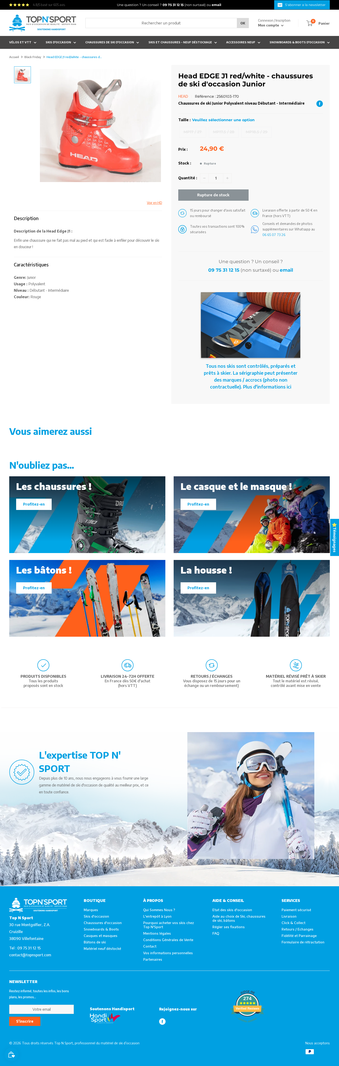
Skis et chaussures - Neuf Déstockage (180, 42)
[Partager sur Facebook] (319, 103)
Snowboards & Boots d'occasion (297, 42)
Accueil (14, 57)
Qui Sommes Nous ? (159, 910)
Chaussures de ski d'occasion (109, 42)
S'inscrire (24, 1021)
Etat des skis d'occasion (232, 910)
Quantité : (187, 178)
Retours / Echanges (297, 929)
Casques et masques (100, 935)
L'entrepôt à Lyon (157, 916)
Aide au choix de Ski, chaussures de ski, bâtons (238, 918)
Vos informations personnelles (168, 953)
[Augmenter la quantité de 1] (227, 178)
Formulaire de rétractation (303, 942)
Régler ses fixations (228, 927)
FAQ (215, 933)
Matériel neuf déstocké (102, 948)
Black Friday (32, 57)
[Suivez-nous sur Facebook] (162, 1021)
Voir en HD (154, 203)
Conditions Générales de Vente (168, 940)
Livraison (289, 916)
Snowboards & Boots (101, 929)
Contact (149, 946)
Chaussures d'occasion (103, 923)
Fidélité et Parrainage (299, 935)
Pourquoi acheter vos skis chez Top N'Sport (168, 925)
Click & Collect (293, 923)
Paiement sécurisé (296, 910)
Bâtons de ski (95, 942)
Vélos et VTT (20, 42)
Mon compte (269, 25)
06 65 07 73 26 (273, 235)
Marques (91, 910)
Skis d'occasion (58, 42)
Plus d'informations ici (267, 386)
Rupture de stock (213, 195)
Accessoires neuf (240, 42)
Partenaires (152, 959)
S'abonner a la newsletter (305, 5)
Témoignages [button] (334, 539)
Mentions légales (157, 933)
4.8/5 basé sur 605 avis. (49, 5)
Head (183, 96)
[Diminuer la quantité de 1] (204, 178)
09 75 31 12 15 (223, 270)
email (286, 270)
